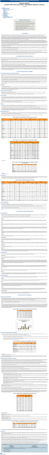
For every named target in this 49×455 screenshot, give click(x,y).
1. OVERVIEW (3, 7)
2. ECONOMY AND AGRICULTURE (5, 8)
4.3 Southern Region (5, 15)
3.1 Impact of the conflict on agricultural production (8, 9)
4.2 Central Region (5, 14)
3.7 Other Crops (4, 12)
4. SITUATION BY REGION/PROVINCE (6, 13)
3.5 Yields (4, 11)
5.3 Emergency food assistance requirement (7, 17)
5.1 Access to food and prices (6, 16)
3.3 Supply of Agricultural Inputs (6, 10)
